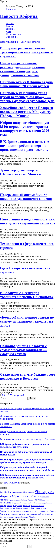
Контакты (11, 9)
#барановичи (28, 492)
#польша (5, 513)
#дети (38, 499)
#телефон (16, 517)
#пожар (53, 511)
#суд (11, 517)
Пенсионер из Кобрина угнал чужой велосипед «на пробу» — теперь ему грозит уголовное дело (27, 97)
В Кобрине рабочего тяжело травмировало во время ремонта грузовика (26, 52)
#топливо (24, 517)
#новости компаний (10, 511)
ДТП (8, 31)
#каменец (23, 503)
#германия (45, 497)
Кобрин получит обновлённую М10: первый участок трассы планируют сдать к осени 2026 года (24, 129)
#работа (40, 514)
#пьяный (33, 514)
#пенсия (25, 511)
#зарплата (5, 502)
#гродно (12, 500)
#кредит (3, 506)
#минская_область (37, 506)
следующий (18, 395)
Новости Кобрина (19, 16)
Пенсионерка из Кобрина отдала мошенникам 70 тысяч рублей (26, 84)
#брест (5, 496)
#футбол (32, 517)
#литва (9, 506)
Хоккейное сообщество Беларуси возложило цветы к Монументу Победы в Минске (26, 112)
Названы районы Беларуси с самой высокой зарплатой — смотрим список (23, 350)
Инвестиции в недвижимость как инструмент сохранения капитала (27, 221)
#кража (49, 503)
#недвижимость (38, 508)
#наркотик (26, 508)
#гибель (4, 499)
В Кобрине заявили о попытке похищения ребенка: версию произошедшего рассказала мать (27, 476)
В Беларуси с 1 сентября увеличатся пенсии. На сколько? (26, 295)
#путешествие (24, 514)
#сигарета (4, 517)
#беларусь (44, 491)
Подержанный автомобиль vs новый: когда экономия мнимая (26, 197)
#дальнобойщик (21, 500)
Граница (10, 29)
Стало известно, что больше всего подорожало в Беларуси (27, 376)
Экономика (11, 37)
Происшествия (13, 34)
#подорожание (42, 511)
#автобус (18, 492)
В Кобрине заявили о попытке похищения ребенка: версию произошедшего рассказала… (24, 145)
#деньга (31, 500)
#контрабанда (40, 503)
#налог (19, 508)
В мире (9, 26)
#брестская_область (26, 496)
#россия (49, 514)
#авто (11, 492)
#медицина (17, 506)
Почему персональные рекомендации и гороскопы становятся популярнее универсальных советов (22, 69)
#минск (26, 505)
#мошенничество (7, 508)
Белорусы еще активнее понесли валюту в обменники (27, 439)
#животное (45, 500)
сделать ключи (11, 482)
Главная (10, 23)
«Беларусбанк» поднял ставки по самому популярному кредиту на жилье (27, 321)
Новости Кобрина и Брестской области (20, 42)
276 (10, 395)
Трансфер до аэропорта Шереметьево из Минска (20, 172)
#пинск (33, 511)
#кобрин (30, 503)
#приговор (14, 514)
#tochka (3, 492)
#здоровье (16, 503)
